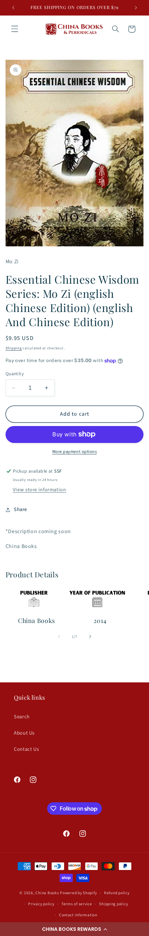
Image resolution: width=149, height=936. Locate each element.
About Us (24, 733)
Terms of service (76, 904)
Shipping (14, 348)
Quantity (15, 373)
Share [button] (20, 509)
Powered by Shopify (78, 893)
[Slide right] (90, 636)
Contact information (78, 915)
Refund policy (117, 893)
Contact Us (26, 749)
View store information (39, 489)
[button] (74, 929)
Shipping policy (113, 904)
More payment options (74, 451)
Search (22, 716)
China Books (47, 893)
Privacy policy (41, 904)
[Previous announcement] (13, 7)
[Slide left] (59, 636)
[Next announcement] (135, 7)
